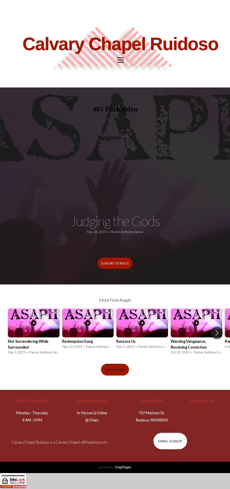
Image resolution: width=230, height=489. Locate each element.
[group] (34, 332)
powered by (115, 467)
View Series (114, 369)
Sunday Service (115, 263)
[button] (217, 333)
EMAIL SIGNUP (170, 441)
